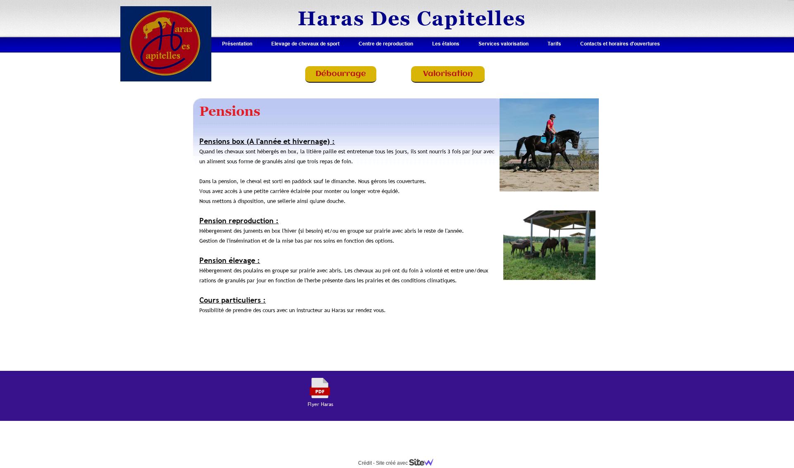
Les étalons (445, 44)
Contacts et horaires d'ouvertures (620, 44)
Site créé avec (392, 463)
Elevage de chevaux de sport (305, 44)
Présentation (237, 44)
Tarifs (554, 44)
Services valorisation (503, 44)
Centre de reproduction (386, 44)
